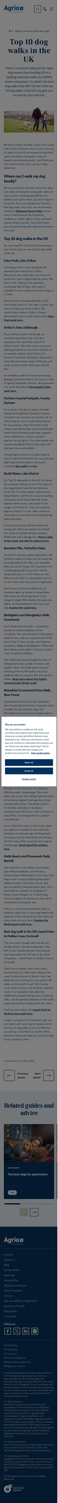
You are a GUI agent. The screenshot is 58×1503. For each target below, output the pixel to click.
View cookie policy (40, 753)
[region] (29, 751)
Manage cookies (29, 779)
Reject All (29, 762)
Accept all (29, 771)
